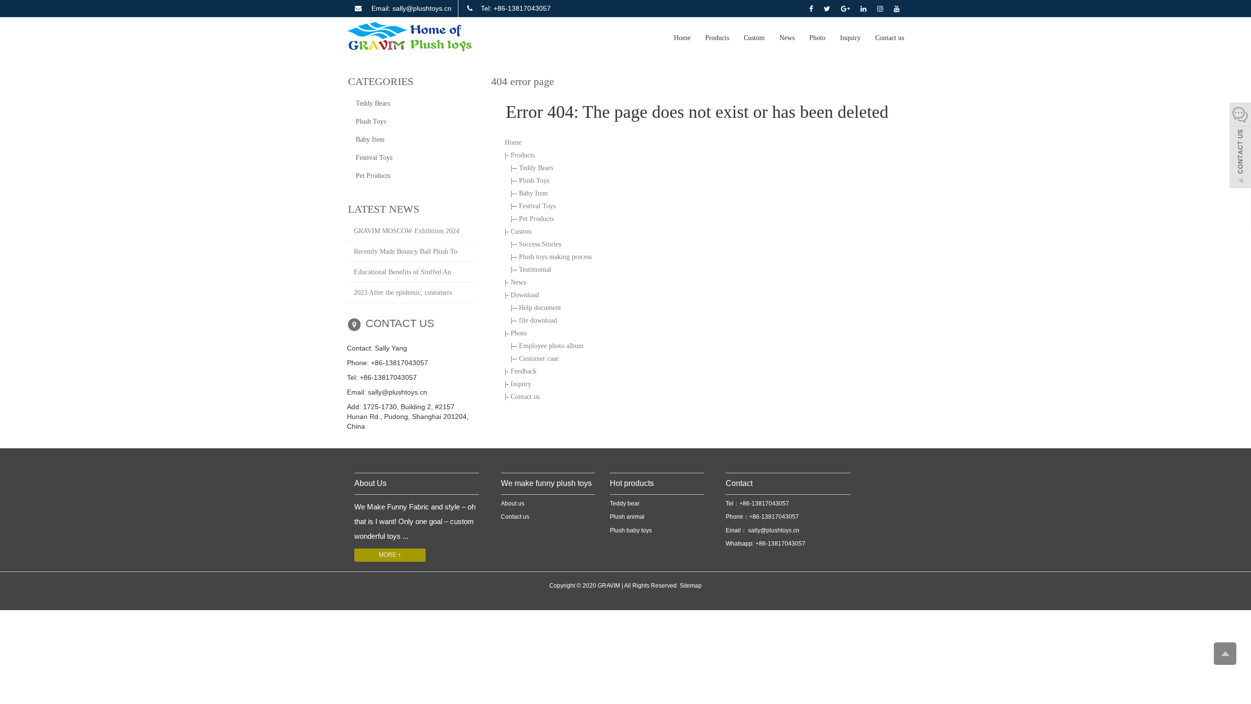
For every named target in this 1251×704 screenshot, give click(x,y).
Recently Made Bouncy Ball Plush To (405, 251)
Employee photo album (551, 346)
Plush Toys (534, 180)
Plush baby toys (631, 530)
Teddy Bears (536, 168)
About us (512, 503)
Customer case (539, 358)
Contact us (889, 38)
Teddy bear (625, 503)
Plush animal (627, 516)
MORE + (390, 554)
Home (682, 38)
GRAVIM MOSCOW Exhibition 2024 (406, 231)
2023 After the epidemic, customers (403, 292)
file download (538, 320)
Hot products (632, 483)
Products (717, 38)
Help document (540, 307)
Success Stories (540, 244)
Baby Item (533, 193)
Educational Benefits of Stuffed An (402, 272)
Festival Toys (537, 206)
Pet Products (536, 218)
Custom (754, 38)
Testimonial (535, 269)
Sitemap (691, 585)
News (787, 38)
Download (525, 295)
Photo (817, 38)
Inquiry (850, 38)
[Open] (1240, 147)
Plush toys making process (555, 257)
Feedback (524, 371)
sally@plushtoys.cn (773, 530)
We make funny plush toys (546, 483)
